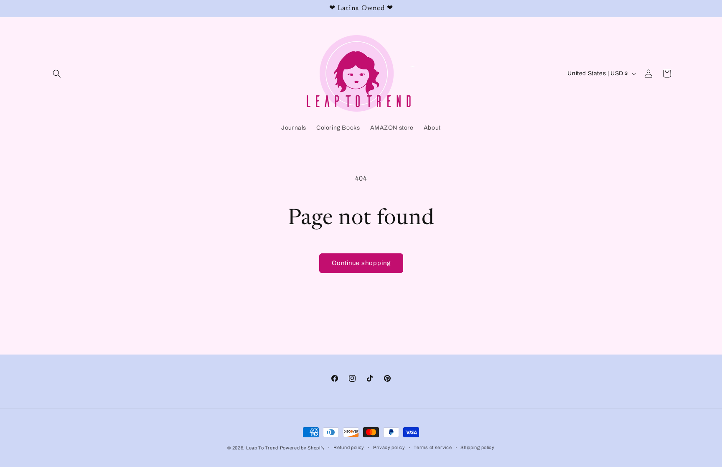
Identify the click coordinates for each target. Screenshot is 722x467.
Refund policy (348, 447)
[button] (57, 73)
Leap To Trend (262, 447)
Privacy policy (389, 447)
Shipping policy (477, 447)
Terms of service (433, 447)
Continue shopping (361, 263)
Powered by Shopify (302, 447)
